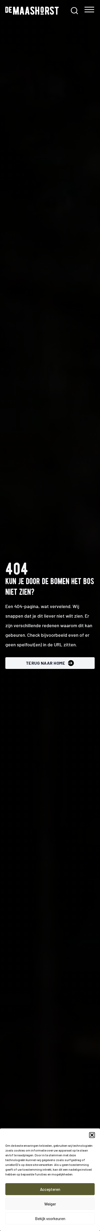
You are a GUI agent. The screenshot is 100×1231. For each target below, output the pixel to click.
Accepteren (50, 1189)
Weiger (50, 1204)
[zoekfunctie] (74, 10)
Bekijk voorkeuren (50, 1218)
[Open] (89, 11)
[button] (92, 1135)
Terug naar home (45, 662)
